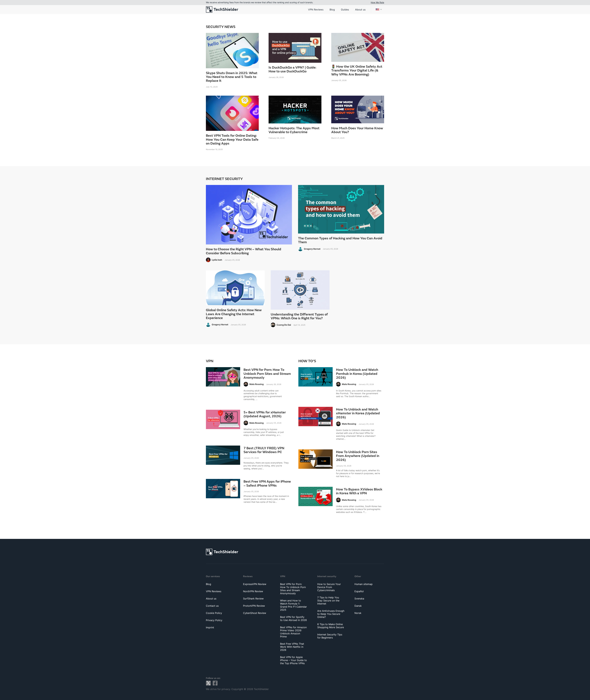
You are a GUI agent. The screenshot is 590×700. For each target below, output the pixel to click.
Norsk (357, 613)
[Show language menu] (378, 9)
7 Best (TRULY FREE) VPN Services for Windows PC (264, 450)
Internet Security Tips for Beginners (329, 636)
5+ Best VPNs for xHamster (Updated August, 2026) (265, 414)
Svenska (359, 598)
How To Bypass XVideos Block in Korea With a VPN (359, 491)
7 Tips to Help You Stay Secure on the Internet (328, 600)
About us (360, 9)
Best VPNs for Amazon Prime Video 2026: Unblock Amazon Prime (293, 632)
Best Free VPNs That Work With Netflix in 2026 (292, 646)
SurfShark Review (253, 598)
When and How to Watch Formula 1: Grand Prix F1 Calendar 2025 (293, 605)
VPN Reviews (315, 9)
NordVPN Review (253, 591)
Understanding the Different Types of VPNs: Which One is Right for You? (299, 316)
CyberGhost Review (254, 613)
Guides (345, 9)
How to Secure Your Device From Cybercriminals (329, 587)
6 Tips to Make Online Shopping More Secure (330, 626)
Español (359, 591)
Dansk (358, 605)
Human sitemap (363, 584)
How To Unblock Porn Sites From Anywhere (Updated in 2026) (357, 456)
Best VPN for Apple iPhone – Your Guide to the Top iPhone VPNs (293, 660)
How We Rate (377, 2)
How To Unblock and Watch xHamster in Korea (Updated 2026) (358, 413)
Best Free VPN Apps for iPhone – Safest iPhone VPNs (267, 484)
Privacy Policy (214, 620)
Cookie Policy (214, 613)
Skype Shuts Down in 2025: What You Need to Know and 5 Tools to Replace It (231, 77)
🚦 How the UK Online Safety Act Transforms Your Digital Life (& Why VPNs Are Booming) (356, 70)
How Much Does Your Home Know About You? (357, 130)
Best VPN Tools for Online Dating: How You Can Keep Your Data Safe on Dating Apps (232, 139)
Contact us (212, 605)
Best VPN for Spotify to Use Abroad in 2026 (293, 618)
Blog (332, 9)
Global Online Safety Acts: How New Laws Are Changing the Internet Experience (234, 314)
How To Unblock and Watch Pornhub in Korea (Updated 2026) (357, 374)
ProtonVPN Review (254, 605)
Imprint (210, 627)
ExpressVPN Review (254, 584)
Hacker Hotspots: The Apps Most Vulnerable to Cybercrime (294, 130)
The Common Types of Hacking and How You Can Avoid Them (340, 240)
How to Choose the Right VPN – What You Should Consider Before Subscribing (243, 251)
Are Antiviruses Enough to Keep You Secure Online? (330, 614)
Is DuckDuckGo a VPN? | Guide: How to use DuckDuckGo (292, 69)
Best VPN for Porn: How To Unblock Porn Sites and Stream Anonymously (267, 374)
